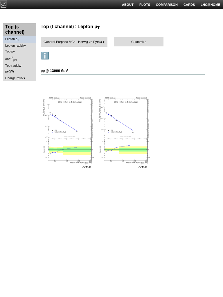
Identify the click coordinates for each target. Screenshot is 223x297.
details (86, 167)
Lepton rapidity (15, 45)
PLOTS (144, 4)
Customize (138, 42)
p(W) (9, 72)
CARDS (189, 4)
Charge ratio (14, 78)
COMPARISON (167, 4)
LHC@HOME (210, 4)
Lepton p (12, 39)
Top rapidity (13, 65)
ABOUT (128, 4)
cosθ (11, 58)
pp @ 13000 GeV (54, 71)
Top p (10, 52)
